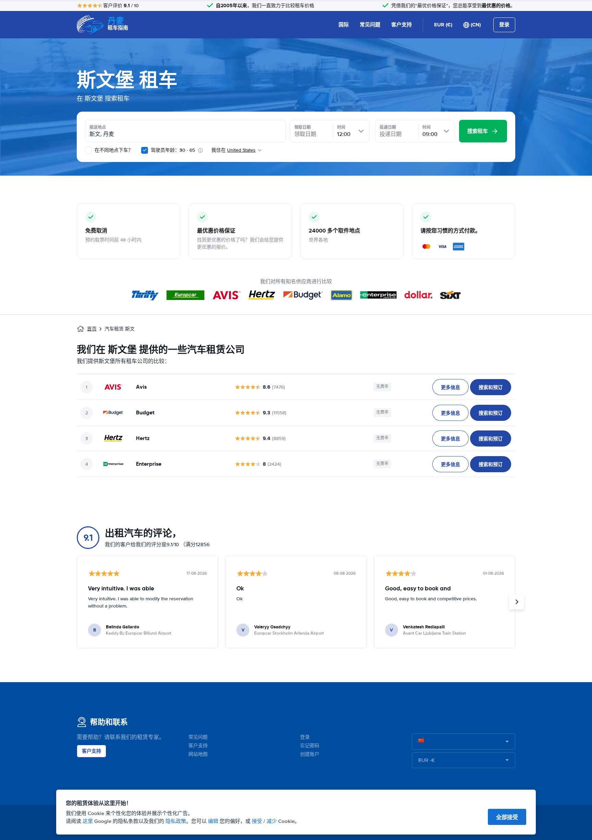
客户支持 (401, 24)
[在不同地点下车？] (88, 150)
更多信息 (450, 387)
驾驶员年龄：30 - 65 (173, 150)
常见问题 (370, 24)
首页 (92, 329)
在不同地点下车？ (113, 150)
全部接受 (507, 817)
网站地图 (198, 754)
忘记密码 (309, 746)
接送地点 (97, 127)
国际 (343, 24)
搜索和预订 (491, 387)
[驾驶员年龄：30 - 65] (144, 150)
